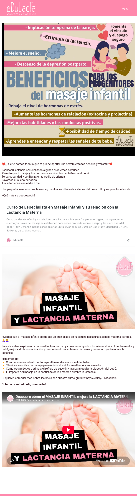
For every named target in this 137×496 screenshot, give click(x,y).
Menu (125, 8)
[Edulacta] (20, 8)
